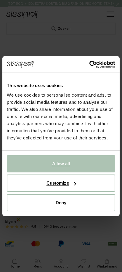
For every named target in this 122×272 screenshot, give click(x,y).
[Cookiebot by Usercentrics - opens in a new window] (89, 64)
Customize (57, 182)
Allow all (61, 163)
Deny (61, 202)
